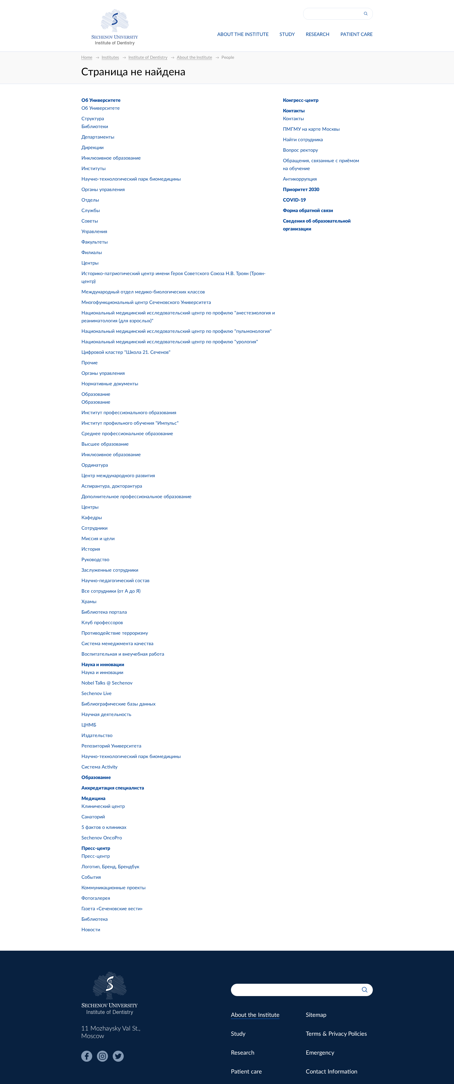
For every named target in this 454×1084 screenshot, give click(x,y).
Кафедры (91, 517)
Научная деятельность (106, 714)
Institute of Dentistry (115, 42)
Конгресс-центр (300, 100)
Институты (93, 168)
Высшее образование (105, 444)
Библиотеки (94, 126)
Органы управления (103, 189)
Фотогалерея (95, 898)
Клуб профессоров (102, 622)
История (90, 549)
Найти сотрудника (303, 140)
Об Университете (101, 100)
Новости (90, 930)
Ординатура (94, 465)
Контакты (294, 111)
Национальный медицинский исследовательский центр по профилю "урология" (169, 342)
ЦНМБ (88, 725)
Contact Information (331, 1072)
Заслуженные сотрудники (109, 570)
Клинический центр (103, 806)
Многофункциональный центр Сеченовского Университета (146, 302)
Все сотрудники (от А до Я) (111, 591)
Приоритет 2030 (301, 189)
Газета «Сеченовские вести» (112, 909)
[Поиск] (366, 14)
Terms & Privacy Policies (336, 1034)
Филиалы (91, 252)
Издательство (96, 735)
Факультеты (94, 242)
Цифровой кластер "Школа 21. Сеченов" (126, 352)
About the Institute (243, 34)
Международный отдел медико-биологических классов (143, 292)
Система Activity (99, 767)
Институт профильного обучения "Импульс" (130, 423)
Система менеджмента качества (117, 643)
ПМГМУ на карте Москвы (311, 129)
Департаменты (97, 137)
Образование (95, 394)
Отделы (90, 200)
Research (317, 34)
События (91, 877)
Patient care (356, 34)
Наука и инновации (102, 664)
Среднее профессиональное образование (127, 434)
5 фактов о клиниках (103, 827)
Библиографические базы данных (118, 704)
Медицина (93, 798)
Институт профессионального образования (128, 413)
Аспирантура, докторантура (111, 486)
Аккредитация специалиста (112, 788)
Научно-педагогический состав (115, 580)
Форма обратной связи (308, 210)
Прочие (89, 363)
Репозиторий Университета (111, 746)
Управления (94, 231)
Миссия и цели (98, 538)
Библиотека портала (104, 612)
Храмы (88, 601)
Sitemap (316, 1015)
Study (287, 34)
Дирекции (92, 147)
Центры (90, 263)
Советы (89, 221)
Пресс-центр (95, 848)
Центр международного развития (118, 475)
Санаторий (93, 817)
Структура (92, 119)
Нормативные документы (109, 384)
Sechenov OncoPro (101, 838)
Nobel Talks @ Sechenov (106, 683)
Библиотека (94, 919)
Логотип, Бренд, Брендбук (110, 867)
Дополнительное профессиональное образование (136, 496)
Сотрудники (94, 528)
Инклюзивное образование (111, 158)
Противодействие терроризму (114, 633)
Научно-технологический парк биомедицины (131, 179)
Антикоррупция (300, 179)
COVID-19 (294, 200)
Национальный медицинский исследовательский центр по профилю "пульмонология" (176, 331)
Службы (90, 210)
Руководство (95, 559)
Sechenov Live (96, 693)
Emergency (320, 1053)
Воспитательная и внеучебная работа (122, 654)
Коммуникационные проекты (113, 888)
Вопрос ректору (300, 150)
